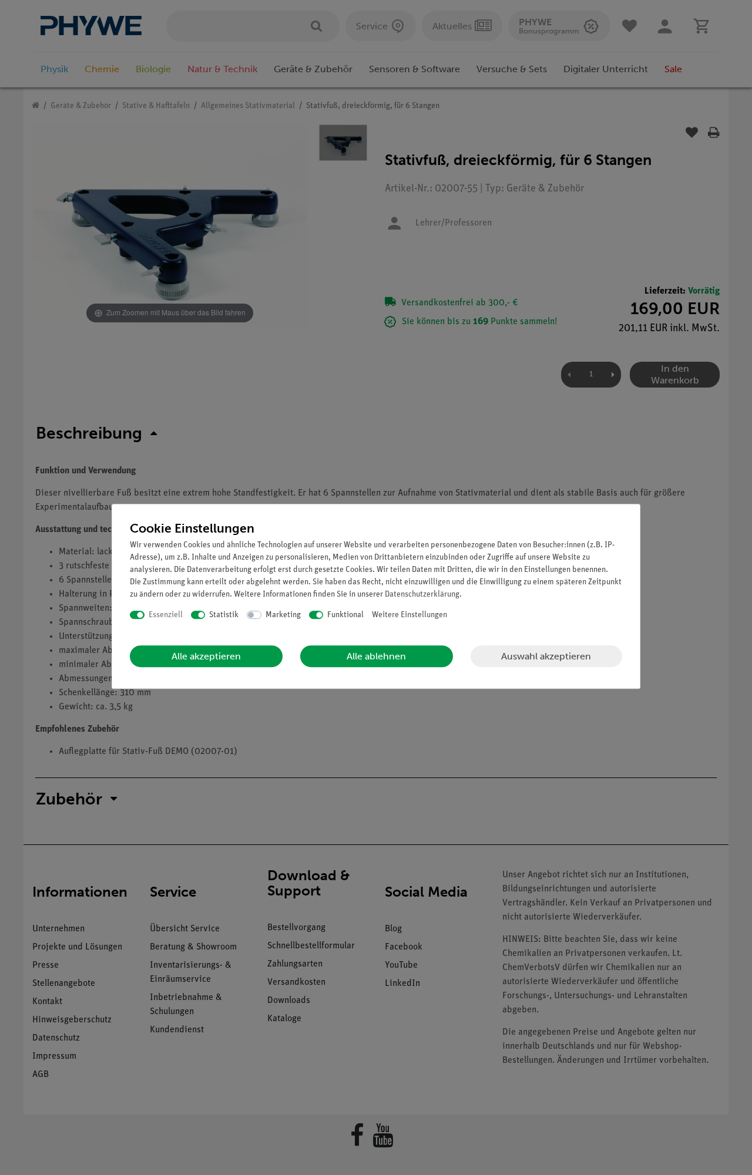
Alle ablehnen (376, 656)
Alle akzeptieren (206, 656)
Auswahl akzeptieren (546, 656)
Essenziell (166, 615)
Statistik (224, 615)
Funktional (345, 615)
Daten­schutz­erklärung (422, 594)
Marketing (283, 615)
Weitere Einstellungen (409, 615)
